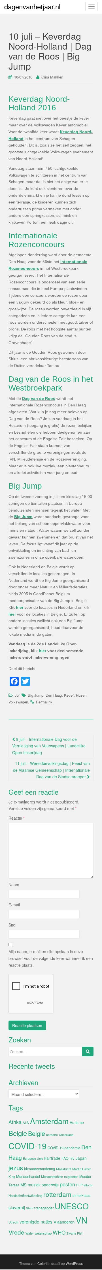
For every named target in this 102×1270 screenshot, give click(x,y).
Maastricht (63, 1169)
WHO (59, 1232)
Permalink (44, 702)
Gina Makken (52, 77)
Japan (81, 1158)
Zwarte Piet (74, 1233)
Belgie (17, 1133)
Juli (17, 695)
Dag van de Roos (38, 398)
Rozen (81, 695)
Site (11, 925)
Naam (13, 884)
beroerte (52, 1135)
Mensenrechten (52, 1176)
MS (23, 1185)
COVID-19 (27, 1146)
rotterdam (57, 1194)
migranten (71, 1176)
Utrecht (13, 1222)
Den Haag (54, 695)
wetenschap (43, 1233)
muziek (34, 1185)
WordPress (74, 1263)
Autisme (77, 1122)
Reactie (16, 818)
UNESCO (72, 1206)
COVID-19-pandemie (64, 1147)
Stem (29, 1208)
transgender (44, 1207)
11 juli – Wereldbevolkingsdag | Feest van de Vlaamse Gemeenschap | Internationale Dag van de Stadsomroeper (51, 770)
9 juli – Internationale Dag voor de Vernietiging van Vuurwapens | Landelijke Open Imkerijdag (49, 746)
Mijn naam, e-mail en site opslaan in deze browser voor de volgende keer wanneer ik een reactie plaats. (50, 958)
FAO (65, 1158)
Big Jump (23, 516)
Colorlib (43, 1263)
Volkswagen (18, 702)
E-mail (14, 905)
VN (81, 1220)
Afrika (15, 1121)
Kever (69, 695)
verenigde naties (36, 1221)
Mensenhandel (28, 1176)
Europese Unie (33, 1158)
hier (19, 607)
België (36, 1133)
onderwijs (50, 1185)
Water (30, 1233)
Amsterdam (49, 1120)
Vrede (16, 1232)
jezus (15, 1167)
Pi (77, 1185)
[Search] (88, 1051)
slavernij (16, 1207)
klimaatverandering (39, 1168)
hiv (72, 1158)
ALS (26, 1122)
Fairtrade (52, 1158)
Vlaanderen (64, 1222)
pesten (67, 1184)
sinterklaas (81, 1195)
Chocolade (66, 1135)
